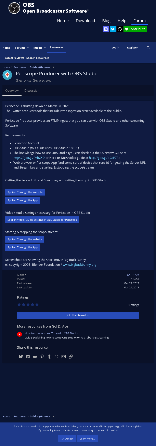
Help (122, 20)
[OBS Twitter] (113, 29)
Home (63, 20)
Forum (139, 20)
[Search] (148, 48)
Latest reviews (14, 58)
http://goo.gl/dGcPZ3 (104, 158)
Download (85, 20)
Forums (20, 47)
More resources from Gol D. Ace (42, 326)
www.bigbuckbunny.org (79, 264)
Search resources (37, 58)
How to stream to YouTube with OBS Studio (51, 333)
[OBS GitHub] (120, 29)
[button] (28, 48)
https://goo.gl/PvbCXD (29, 158)
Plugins (37, 47)
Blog (106, 20)
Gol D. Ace (25, 80)
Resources (56, 47)
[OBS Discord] (106, 29)
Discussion (31, 90)
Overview (12, 90)
